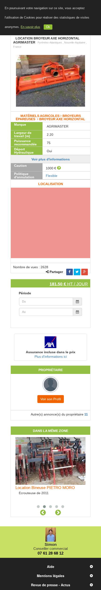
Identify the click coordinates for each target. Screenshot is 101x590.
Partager (56, 271)
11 (86, 414)
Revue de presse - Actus (50, 584)
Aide (50, 566)
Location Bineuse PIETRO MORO (45, 487)
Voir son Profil (50, 399)
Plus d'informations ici (51, 356)
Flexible (51, 176)
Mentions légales (50, 575)
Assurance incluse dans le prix (50, 352)
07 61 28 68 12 (50, 553)
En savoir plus (30, 27)
